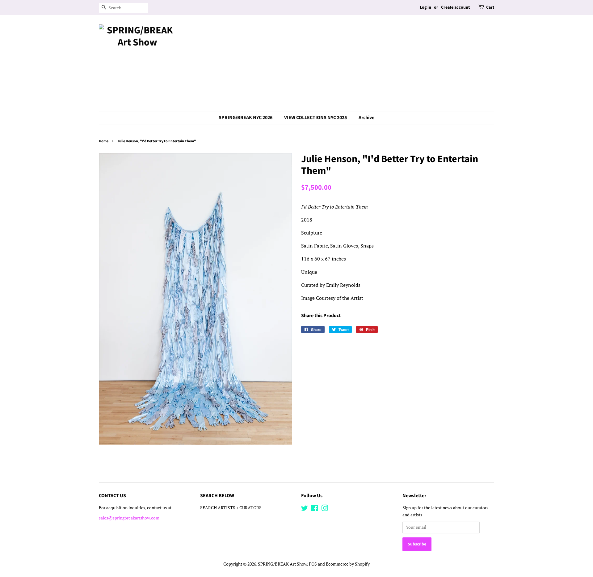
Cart (490, 7)
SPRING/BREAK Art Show (282, 564)
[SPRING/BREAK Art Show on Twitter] (304, 509)
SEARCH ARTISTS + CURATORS (231, 507)
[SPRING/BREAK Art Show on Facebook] (314, 509)
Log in (425, 7)
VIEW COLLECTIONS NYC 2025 (315, 117)
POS (313, 564)
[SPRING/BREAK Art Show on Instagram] (324, 509)
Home (103, 141)
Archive (366, 117)
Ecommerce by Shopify (348, 564)
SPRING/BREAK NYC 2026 (245, 117)
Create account (455, 7)
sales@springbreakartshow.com (129, 518)
